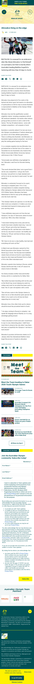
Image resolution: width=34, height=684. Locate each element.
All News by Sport (17, 443)
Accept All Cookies (17, 678)
